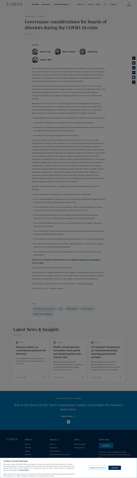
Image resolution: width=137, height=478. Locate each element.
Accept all (115, 468)
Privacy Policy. (24, 470)
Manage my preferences (98, 468)
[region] (68, 468)
